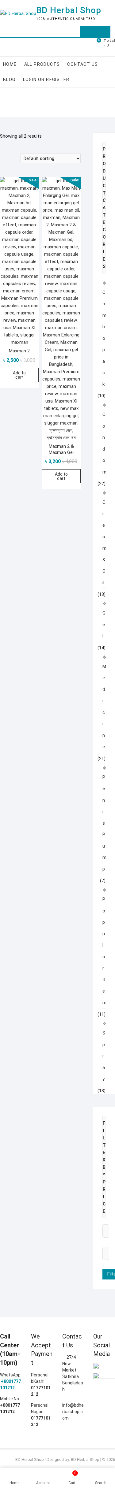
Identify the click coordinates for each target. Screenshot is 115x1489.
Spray (103, 1056)
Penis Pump (104, 823)
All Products (42, 64)
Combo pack (104, 338)
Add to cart (19, 375)
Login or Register (46, 79)
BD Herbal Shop (68, 10)
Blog (9, 79)
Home (10, 64)
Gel (103, 624)
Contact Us (82, 64)
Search (95, 32)
